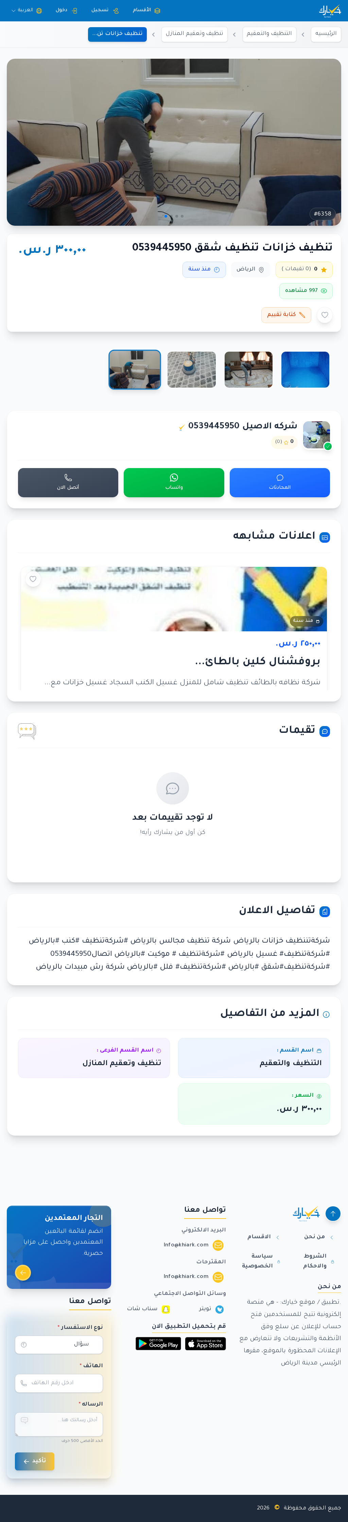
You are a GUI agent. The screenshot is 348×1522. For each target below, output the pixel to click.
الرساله (91, 1405)
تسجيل (99, 10)
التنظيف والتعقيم (269, 34)
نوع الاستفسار (80, 1328)
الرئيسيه (326, 34)
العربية (25, 10)
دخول (61, 10)
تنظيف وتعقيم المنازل (194, 34)
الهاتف (91, 1366)
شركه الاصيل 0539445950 (243, 427)
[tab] (305, 370)
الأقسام (142, 10)
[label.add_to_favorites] (325, 315)
